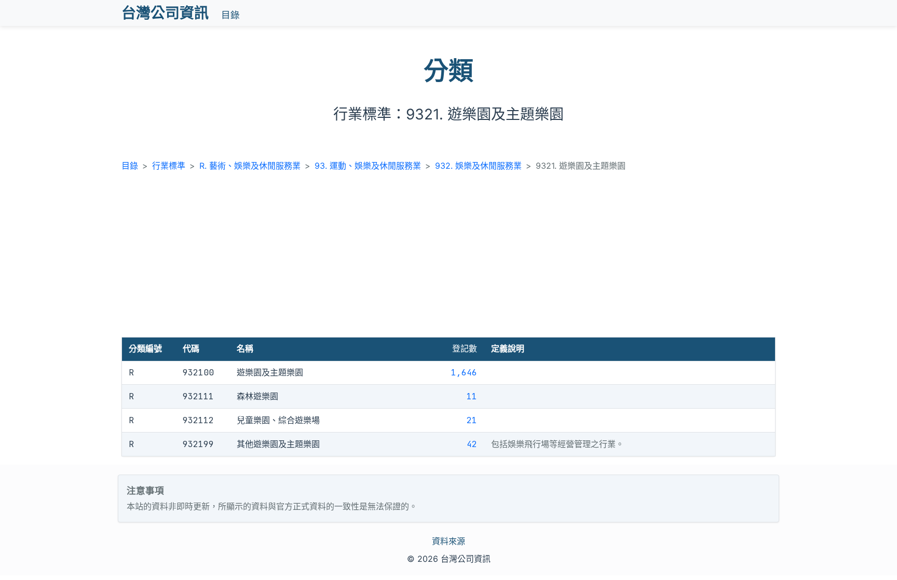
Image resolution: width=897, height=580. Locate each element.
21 (472, 420)
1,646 (464, 372)
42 (472, 444)
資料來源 (448, 541)
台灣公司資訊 (165, 13)
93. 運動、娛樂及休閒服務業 (368, 165)
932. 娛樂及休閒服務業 (478, 165)
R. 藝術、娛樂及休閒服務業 (250, 165)
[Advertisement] (448, 259)
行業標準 (168, 165)
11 (472, 396)
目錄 (230, 14)
